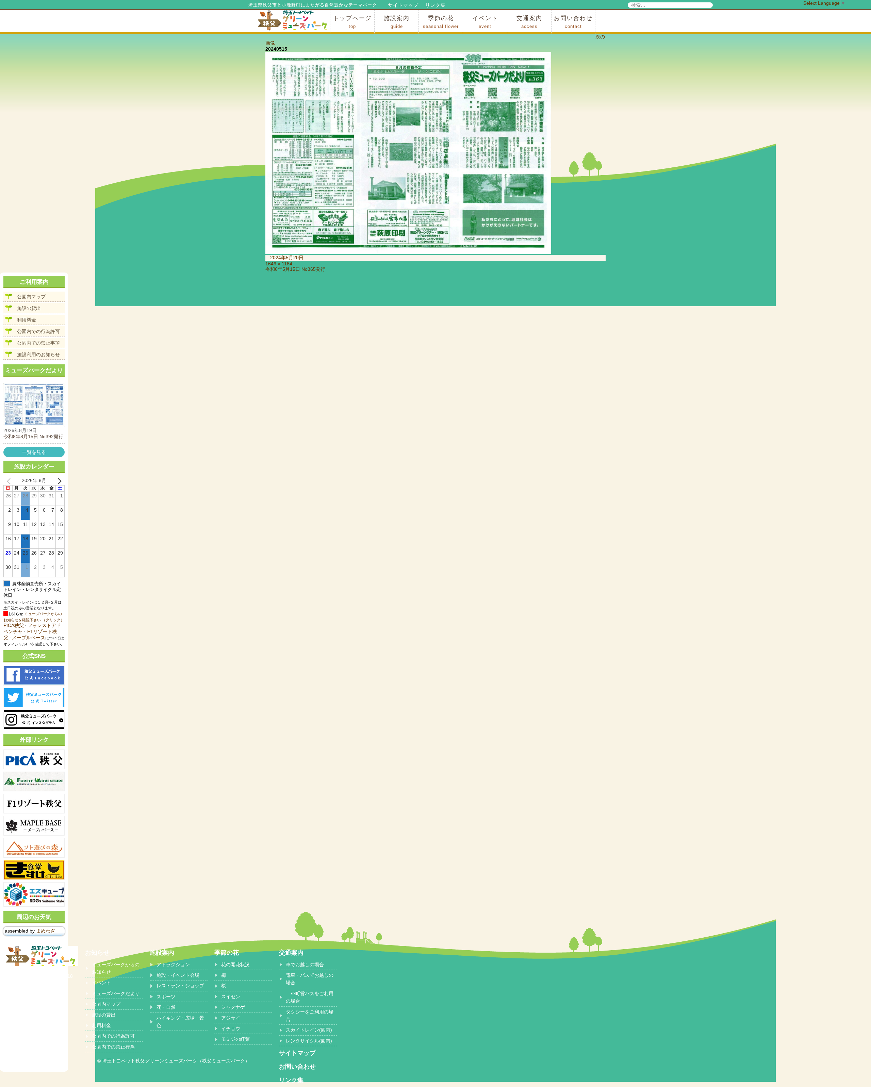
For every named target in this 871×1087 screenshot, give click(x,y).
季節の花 (441, 22)
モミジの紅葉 (235, 1039)
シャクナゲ (233, 1007)
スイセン (230, 996)
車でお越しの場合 (305, 964)
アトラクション (173, 964)
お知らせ (97, 952)
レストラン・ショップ (180, 985)
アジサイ (230, 1018)
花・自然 (166, 1007)
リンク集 (435, 5)
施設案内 (397, 22)
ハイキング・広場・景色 (180, 1021)
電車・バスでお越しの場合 (309, 978)
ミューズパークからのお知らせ (115, 968)
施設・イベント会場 (178, 975)
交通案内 (529, 22)
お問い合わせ (573, 22)
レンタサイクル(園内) (309, 1040)
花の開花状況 (235, 964)
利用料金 (26, 320)
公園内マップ (31, 296)
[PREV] (9, 481)
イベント (485, 22)
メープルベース (28, 637)
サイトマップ (403, 5)
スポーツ (166, 996)
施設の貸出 (29, 308)
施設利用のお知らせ (38, 354)
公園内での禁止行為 (113, 1047)
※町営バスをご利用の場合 (309, 997)
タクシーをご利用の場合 (309, 1015)
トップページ (352, 22)
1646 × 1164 (278, 263)
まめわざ (45, 931)
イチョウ (230, 1028)
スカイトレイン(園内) (309, 1030)
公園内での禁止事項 (38, 343)
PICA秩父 (13, 625)
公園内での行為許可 (38, 331)
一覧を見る (34, 452)
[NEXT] (58, 481)
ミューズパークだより (115, 993)
